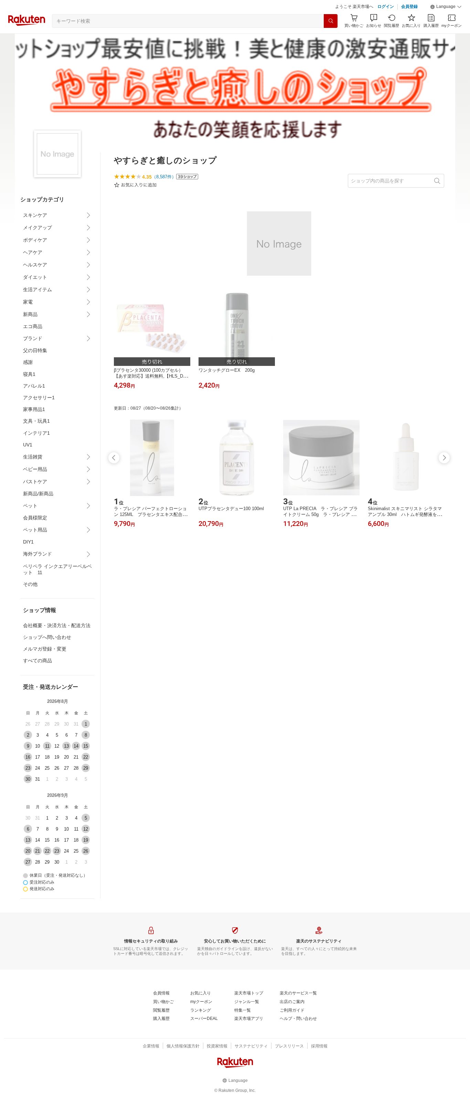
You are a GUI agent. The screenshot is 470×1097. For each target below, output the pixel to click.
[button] (446, 7)
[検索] (331, 21)
